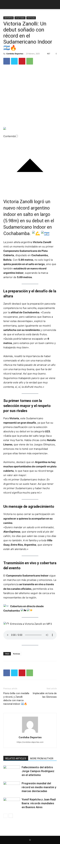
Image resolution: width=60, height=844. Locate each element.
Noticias (16, 653)
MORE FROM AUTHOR (41, 758)
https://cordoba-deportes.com (30, 742)
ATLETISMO (20, 18)
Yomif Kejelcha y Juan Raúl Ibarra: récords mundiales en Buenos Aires (39, 803)
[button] (5, 4)
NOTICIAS (31, 18)
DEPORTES (8, 18)
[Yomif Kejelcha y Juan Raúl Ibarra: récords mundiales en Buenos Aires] (11, 803)
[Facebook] (6, 61)
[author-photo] (30, 732)
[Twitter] (14, 61)
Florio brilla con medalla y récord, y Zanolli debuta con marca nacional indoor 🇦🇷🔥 (16, 698)
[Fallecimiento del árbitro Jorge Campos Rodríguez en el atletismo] (11, 771)
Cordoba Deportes (14, 53)
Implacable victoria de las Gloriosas (45, 695)
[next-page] (11, 816)
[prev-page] (5, 816)
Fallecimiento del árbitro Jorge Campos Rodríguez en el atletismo (38, 771)
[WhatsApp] (29, 61)
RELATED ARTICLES (15, 758)
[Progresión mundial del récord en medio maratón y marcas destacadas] (11, 787)
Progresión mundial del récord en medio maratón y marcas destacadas (39, 787)
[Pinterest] (22, 61)
